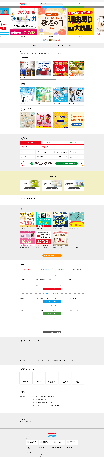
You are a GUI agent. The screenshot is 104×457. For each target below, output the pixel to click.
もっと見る (30, 188)
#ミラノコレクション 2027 (54, 53)
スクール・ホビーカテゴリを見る (52, 328)
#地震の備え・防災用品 (25, 53)
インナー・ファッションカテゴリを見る (52, 346)
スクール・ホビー (60, 269)
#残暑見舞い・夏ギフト (43, 53)
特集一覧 (37, 3)
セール (57, 46)
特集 (70, 46)
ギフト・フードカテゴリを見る (52, 303)
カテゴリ (34, 46)
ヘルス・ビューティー (44, 269)
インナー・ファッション (76, 269)
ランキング (46, 46)
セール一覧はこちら (51, 255)
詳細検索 (64, 3)
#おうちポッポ (34, 53)
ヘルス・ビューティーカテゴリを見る (52, 315)
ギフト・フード (27, 269)
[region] (52, 70)
